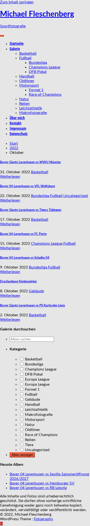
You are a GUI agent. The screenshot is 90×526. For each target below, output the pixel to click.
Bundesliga (38, 63)
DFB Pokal (38, 72)
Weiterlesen (10, 177)
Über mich (17, 117)
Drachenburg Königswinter (18, 281)
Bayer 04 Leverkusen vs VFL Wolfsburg (27, 186)
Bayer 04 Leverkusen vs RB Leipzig (38, 488)
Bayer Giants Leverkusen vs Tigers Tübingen (30, 210)
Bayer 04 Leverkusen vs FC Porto (23, 234)
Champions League (44, 67)
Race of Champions (45, 94)
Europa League (36, 379)
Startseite (17, 43)
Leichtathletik (30, 108)
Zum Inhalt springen (17, 2)
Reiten (24, 104)
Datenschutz (19, 133)
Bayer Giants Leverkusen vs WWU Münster (30, 162)
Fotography (43, 519)
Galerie (15, 48)
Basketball (27, 53)
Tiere (28, 445)
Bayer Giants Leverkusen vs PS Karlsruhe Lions (32, 305)
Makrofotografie (33, 113)
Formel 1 (36, 90)
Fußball (25, 58)
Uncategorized (75, 196)
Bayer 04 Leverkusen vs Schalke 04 (24, 257)
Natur (24, 99)
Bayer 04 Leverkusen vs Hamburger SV (42, 483)
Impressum (18, 128)
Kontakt (15, 123)
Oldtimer (26, 81)
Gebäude (36, 291)
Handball (26, 76)
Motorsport (29, 85)
